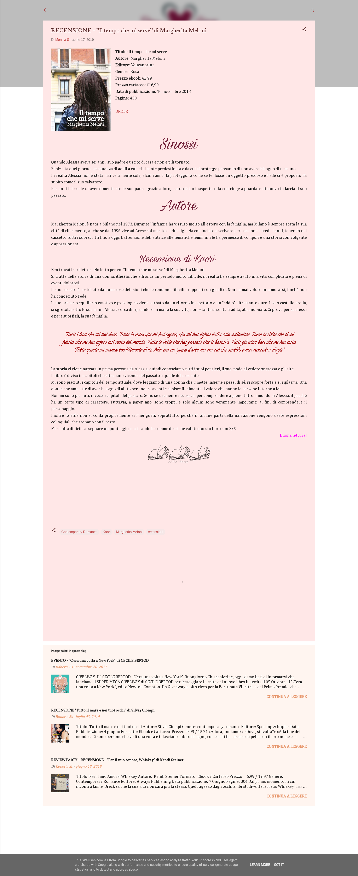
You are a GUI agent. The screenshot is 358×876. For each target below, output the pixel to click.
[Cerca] (312, 11)
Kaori (107, 532)
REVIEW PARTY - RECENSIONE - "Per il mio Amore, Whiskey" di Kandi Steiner (117, 760)
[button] (304, 30)
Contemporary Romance (79, 532)
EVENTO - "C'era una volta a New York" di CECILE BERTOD (100, 660)
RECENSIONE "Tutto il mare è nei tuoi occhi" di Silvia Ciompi (103, 710)
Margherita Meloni (129, 532)
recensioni (155, 532)
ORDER (121, 111)
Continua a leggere (287, 697)
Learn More (260, 865)
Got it (279, 865)
